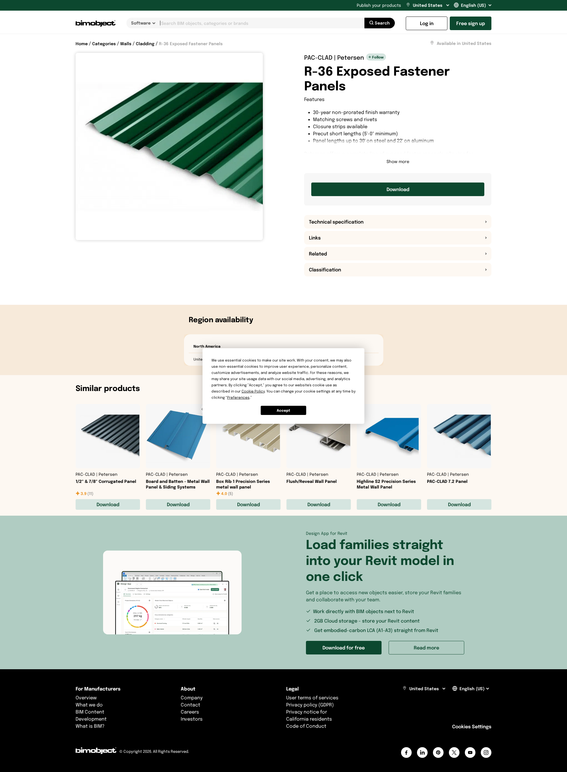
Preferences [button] (238, 397)
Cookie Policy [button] (253, 391)
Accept (283, 410)
